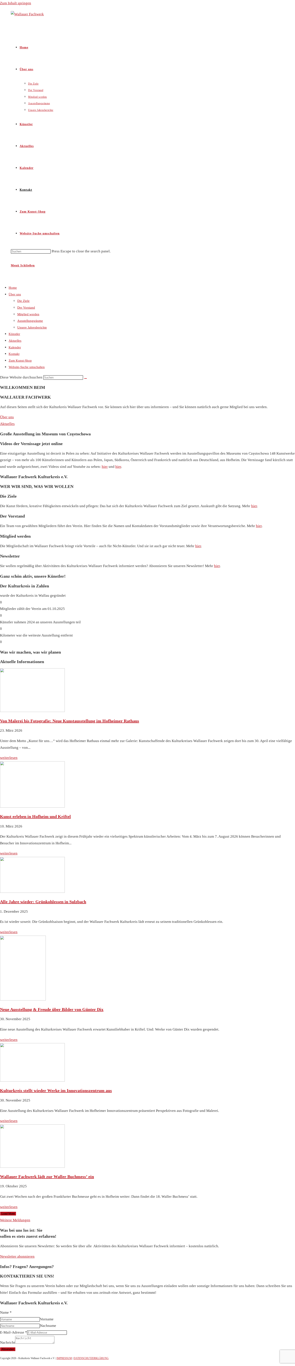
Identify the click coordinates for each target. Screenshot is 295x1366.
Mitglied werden (28, 314)
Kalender (15, 347)
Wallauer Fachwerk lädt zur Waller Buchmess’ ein (47, 1176)
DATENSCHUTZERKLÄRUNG (91, 1358)
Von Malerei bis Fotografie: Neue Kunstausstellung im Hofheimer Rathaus (69, 720)
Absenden (8, 1349)
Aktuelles (15, 340)
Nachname (48, 1326)
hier (105, 467)
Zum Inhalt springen (15, 3)
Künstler (14, 334)
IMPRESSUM (64, 1358)
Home (13, 287)
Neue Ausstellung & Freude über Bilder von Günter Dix (51, 1009)
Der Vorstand (26, 307)
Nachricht (7, 1342)
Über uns (15, 294)
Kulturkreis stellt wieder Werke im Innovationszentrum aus (56, 1090)
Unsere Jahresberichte (32, 327)
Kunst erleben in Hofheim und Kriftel (35, 816)
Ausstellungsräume (30, 320)
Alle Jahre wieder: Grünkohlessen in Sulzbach (43, 901)
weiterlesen (8, 758)
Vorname (47, 1319)
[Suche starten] (85, 378)
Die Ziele (23, 301)
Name (6, 1312)
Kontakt (14, 354)
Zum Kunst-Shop (20, 360)
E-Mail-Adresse (13, 1332)
